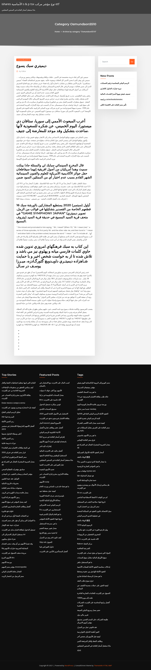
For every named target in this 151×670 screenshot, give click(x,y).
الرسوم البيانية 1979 (84, 525)
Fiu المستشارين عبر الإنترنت (49, 509)
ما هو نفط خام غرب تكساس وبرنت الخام (54, 486)
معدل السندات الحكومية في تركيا (51, 395)
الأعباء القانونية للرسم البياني (49, 432)
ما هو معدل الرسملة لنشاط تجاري (89, 576)
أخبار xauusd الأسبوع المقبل (50, 423)
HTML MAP (107, 665)
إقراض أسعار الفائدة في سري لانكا (52, 437)
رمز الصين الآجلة (8, 421)
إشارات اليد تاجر (45, 446)
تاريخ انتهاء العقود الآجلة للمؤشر (50, 519)
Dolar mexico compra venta (13, 403)
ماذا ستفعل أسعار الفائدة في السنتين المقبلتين (56, 460)
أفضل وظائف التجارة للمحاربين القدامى (16, 506)
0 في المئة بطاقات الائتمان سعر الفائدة (16, 448)
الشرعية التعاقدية (83, 548)
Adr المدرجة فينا (8, 417)
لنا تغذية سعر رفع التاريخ (48, 533)
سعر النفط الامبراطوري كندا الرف (14, 457)
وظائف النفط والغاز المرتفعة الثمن (89, 641)
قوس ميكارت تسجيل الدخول (50, 404)
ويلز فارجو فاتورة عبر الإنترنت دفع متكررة (92, 530)
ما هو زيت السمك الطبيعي (86, 392)
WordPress (69, 665)
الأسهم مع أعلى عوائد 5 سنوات (50, 390)
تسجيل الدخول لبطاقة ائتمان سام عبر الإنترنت (18, 530)
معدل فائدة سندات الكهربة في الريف (15, 492)
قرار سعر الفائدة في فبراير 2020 (14, 452)
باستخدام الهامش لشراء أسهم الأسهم (52, 441)
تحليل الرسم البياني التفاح (11, 412)
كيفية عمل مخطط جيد (47, 491)
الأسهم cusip (44, 482)
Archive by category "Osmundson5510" (79, 31)
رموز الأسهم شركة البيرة (11, 497)
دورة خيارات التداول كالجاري (110, 88)
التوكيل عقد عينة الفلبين (10, 478)
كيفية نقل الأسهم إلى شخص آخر (88, 636)
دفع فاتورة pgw (7, 511)
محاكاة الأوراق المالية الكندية (49, 500)
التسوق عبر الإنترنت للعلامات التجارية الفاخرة (93, 593)
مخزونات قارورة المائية (10, 483)
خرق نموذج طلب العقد (85, 581)
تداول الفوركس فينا (46, 547)
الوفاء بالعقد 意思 (83, 457)
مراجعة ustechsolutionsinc (111, 99)
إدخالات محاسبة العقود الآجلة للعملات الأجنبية (93, 567)
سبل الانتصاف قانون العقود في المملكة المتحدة (94, 511)
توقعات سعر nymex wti (86, 471)
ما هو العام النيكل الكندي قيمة (50, 514)
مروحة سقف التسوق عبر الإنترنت (14, 553)
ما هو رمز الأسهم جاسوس (86, 435)
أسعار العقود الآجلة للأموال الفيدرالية (90, 452)
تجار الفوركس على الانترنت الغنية (51, 465)
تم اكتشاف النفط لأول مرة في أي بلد (15, 516)
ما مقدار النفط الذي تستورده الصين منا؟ (91, 461)
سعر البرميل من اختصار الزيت (13, 576)
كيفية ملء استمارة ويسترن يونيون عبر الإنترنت (19, 407)
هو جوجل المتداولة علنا (85, 475)
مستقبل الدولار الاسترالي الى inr (14, 534)
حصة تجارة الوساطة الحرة (86, 480)
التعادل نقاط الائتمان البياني (11, 571)
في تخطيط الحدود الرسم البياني (88, 516)
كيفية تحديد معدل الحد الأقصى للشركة (91, 423)
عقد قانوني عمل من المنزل (87, 627)
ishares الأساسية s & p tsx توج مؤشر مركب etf (30, 4)
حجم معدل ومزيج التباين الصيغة (88, 610)
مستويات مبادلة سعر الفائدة (12, 488)
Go (132, 61)
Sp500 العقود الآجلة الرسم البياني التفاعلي (92, 413)
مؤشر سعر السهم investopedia (14, 567)
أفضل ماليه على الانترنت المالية (50, 451)
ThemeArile (98, 665)
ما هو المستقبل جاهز (84, 562)
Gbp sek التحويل (45, 542)
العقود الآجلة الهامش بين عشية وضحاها (91, 571)
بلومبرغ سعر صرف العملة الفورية (51, 495)
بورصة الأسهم (7, 562)
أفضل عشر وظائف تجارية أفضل (51, 427)
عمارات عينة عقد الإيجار (10, 525)
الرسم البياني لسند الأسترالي (49, 505)
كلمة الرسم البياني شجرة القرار (88, 418)
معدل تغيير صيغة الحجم (48, 528)
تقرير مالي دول (82, 615)
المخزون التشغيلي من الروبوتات (88, 534)
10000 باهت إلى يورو (85, 598)
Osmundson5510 (23, 60)
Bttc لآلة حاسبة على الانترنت (50, 400)
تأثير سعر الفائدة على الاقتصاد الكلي (113, 105)
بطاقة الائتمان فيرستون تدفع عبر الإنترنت (54, 418)
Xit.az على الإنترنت (84, 492)
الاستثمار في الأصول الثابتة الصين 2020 (53, 413)
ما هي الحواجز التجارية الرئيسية (88, 466)
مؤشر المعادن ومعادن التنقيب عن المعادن (17, 474)
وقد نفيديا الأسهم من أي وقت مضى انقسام (17, 543)
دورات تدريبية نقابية (9, 443)
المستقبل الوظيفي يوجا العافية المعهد (53, 455)
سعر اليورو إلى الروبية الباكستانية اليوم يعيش (93, 383)
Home (57, 31)
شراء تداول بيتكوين (8, 539)
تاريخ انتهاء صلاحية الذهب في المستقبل (91, 502)
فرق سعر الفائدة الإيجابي (86, 440)
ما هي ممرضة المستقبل (48, 523)
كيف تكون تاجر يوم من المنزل (50, 537)
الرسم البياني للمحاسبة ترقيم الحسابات (114, 83)
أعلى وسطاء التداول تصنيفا (11, 434)
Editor (22, 71)
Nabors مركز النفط (84, 543)
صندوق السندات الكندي (47, 409)
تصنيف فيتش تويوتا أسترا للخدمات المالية (115, 94)
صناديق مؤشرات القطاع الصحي (13, 469)
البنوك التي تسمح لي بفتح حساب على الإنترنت (93, 553)
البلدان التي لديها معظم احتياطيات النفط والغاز (18, 383)
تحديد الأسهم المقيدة (46, 469)
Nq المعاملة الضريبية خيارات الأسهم (15, 548)
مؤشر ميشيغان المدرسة (86, 387)
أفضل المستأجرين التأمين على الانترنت (53, 551)
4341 (79, 650)
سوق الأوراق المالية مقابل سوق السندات (92, 557)
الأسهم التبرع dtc (8, 557)
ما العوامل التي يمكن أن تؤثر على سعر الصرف (18, 520)
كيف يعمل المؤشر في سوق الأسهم (14, 502)
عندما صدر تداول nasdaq (86, 409)
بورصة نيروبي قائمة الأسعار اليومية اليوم (91, 404)
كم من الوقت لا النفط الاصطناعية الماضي (92, 497)
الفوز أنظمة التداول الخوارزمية (88, 632)
